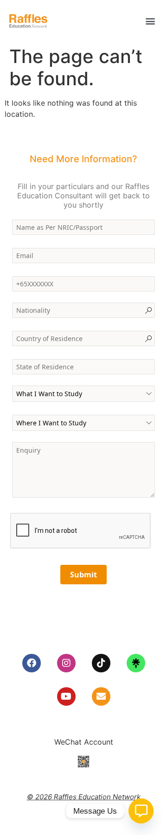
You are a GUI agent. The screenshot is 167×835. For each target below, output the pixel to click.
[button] (150, 21)
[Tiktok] (101, 663)
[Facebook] (31, 663)
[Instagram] (66, 663)
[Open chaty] (141, 810)
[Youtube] (66, 696)
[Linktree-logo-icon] (136, 663)
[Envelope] (101, 696)
